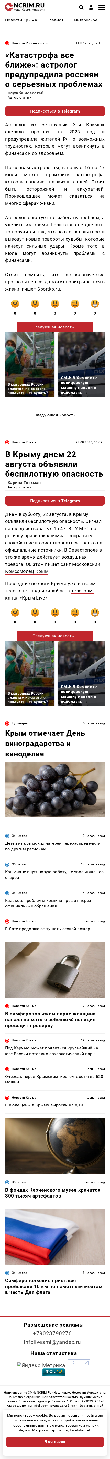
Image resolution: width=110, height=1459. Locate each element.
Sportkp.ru (48, 289)
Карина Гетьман (24, 482)
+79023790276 (52, 1333)
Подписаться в (55, 111)
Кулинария (20, 723)
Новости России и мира (30, 43)
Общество (19, 836)
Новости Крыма (24, 442)
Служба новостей (25, 93)
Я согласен (55, 1441)
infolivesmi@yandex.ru (52, 1342)
